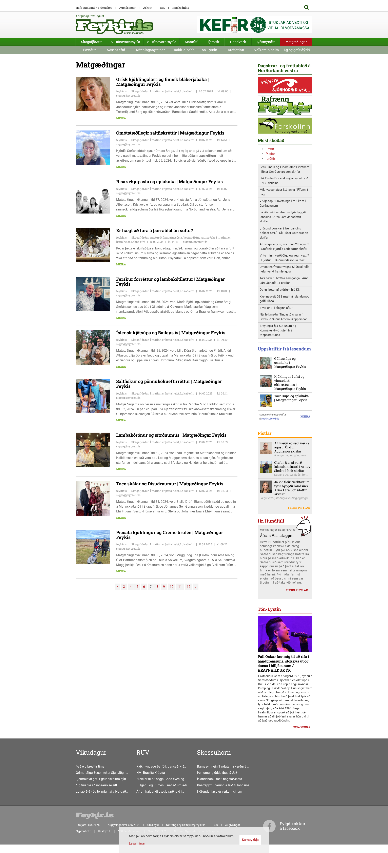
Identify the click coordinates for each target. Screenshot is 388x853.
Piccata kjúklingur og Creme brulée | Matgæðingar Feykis (169, 534)
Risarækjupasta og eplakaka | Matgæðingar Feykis (169, 181)
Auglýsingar (127, 7)
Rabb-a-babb (184, 49)
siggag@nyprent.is (128, 95)
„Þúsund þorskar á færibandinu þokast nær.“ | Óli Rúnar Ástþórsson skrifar (284, 233)
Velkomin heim (266, 49)
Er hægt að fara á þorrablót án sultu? (154, 230)
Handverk (238, 41)
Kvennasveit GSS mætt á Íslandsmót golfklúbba (284, 299)
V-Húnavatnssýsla (161, 41)
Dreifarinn (236, 49)
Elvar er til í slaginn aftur (276, 308)
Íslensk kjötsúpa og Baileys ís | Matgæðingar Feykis (170, 333)
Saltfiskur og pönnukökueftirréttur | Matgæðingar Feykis (169, 383)
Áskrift (147, 7)
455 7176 (94, 825)
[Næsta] (195, 587)
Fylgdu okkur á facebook (292, 826)
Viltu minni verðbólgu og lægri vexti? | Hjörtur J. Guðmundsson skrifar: (284, 258)
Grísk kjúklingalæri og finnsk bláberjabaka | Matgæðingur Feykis (162, 81)
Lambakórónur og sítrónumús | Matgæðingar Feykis (171, 435)
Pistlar (270, 154)
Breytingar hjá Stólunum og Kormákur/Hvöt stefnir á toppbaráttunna (278, 330)
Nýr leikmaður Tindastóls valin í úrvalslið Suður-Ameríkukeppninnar (283, 317)
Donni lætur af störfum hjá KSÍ (280, 289)
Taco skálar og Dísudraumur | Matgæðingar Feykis (169, 484)
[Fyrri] (117, 587)
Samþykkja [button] (250, 840)
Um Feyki (153, 825)
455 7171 (134, 825)
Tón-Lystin (208, 49)
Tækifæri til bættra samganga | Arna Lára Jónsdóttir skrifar (284, 280)
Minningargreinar (150, 49)
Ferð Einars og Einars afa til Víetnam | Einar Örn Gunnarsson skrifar (284, 169)
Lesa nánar (137, 843)
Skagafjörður (91, 41)
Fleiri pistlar (299, 508)
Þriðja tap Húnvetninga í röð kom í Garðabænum (283, 203)
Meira (121, 118)
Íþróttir (270, 159)
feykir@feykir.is (270, 418)
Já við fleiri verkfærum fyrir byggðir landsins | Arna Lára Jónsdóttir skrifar (283, 216)
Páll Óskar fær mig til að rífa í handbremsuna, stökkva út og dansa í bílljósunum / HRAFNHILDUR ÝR (283, 663)
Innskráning (180, 7)
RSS (162, 7)
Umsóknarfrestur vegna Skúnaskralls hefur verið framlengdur (284, 269)
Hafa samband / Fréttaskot (94, 7)
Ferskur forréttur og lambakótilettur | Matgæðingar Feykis (170, 281)
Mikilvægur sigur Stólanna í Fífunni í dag (284, 192)
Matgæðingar (296, 41)
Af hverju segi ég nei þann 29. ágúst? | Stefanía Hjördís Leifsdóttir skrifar (284, 246)
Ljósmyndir (266, 41)
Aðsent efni (115, 49)
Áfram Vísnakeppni (277, 535)
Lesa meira (301, 727)
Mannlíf (191, 41)
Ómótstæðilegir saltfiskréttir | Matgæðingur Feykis (170, 133)
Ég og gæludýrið (297, 49)
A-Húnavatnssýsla (125, 41)
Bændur (89, 49)
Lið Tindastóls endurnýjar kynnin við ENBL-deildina (284, 181)
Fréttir (270, 149)
